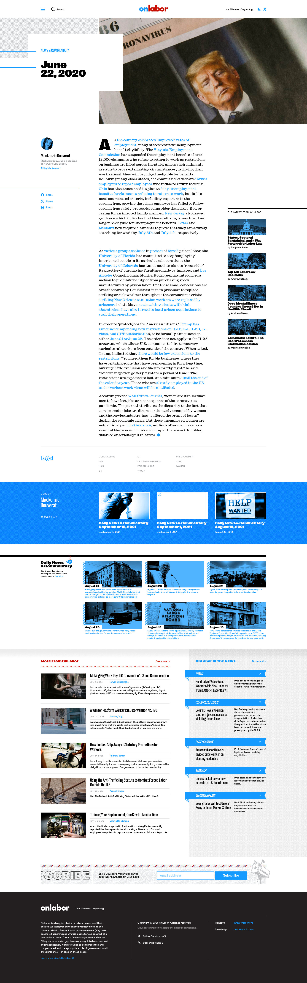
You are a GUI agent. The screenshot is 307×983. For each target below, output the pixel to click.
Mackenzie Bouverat (55, 156)
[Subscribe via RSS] (259, 9)
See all (58, 576)
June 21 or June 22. (126, 339)
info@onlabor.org (243, 923)
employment (125, 145)
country (130, 140)
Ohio (103, 189)
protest (156, 251)
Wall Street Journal (145, 396)
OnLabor (153, 8)
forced (173, 251)
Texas (183, 223)
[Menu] (43, 9)
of (187, 140)
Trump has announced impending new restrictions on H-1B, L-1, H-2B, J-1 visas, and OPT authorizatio (153, 329)
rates (180, 140)
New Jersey (175, 213)
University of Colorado (118, 265)
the (120, 140)
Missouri (106, 228)
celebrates (147, 140)
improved (166, 140)
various (110, 251)
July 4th (168, 233)
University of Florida (117, 256)
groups (124, 251)
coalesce (138, 251)
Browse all (48, 517)
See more (161, 661)
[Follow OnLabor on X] (265, 9)
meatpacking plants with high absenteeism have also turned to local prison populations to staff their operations (150, 309)
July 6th (146, 233)
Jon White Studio (244, 929)
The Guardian (139, 425)
